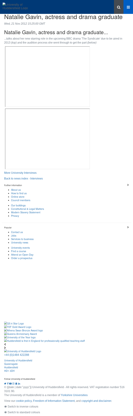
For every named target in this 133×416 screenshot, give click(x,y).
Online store (17, 196)
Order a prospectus (21, 258)
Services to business (22, 239)
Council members (20, 200)
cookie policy (24, 400)
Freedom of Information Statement (54, 400)
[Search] (118, 7)
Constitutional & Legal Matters (27, 209)
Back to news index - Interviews (23, 178)
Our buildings (18, 205)
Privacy (15, 215)
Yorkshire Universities (74, 395)
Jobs (13, 235)
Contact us (17, 232)
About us (16, 189)
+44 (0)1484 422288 (16, 354)
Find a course (18, 251)
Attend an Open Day (22, 254)
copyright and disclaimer (96, 400)
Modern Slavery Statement (25, 212)
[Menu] (128, 7)
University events (20, 247)
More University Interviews (20, 172)
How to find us (19, 193)
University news (19, 242)
